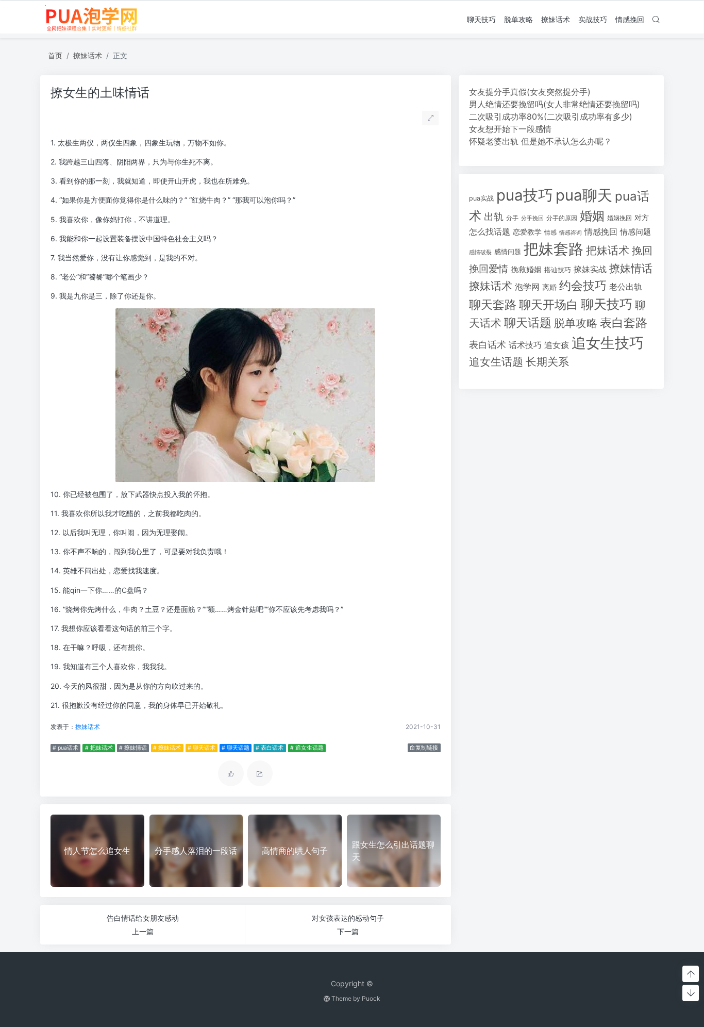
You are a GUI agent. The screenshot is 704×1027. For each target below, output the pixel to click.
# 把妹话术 (99, 747)
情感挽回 (629, 19)
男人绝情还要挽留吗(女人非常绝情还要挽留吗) (554, 104)
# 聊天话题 (235, 747)
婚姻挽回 (619, 218)
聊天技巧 (481, 19)
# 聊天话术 (201, 747)
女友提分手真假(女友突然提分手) (530, 92)
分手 (512, 218)
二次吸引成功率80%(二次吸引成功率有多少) (550, 116)
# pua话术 (65, 747)
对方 (641, 217)
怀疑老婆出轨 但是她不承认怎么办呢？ (540, 141)
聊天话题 (527, 323)
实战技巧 (592, 19)
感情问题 (507, 252)
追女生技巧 (608, 343)
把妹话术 (607, 250)
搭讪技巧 (557, 270)
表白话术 (487, 344)
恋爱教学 (527, 231)
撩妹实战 (590, 269)
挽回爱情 (488, 268)
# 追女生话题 (307, 747)
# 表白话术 (269, 747)
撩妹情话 (630, 268)
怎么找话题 (489, 232)
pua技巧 (524, 195)
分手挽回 (532, 218)
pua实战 (481, 198)
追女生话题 (496, 361)
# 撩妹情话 (133, 747)
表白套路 (623, 323)
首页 (55, 55)
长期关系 (547, 361)
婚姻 (592, 215)
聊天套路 (492, 304)
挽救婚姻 (526, 269)
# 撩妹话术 (167, 747)
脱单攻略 (518, 19)
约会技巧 (583, 285)
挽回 (642, 250)
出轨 (494, 216)
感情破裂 (480, 252)
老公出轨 (625, 287)
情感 (550, 232)
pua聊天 (584, 195)
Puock (371, 998)
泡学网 (527, 286)
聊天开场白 (548, 304)
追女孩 (556, 345)
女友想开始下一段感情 (510, 129)
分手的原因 (561, 218)
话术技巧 (525, 345)
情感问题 (635, 232)
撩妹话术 (555, 19)
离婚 (549, 287)
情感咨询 (570, 232)
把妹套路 (553, 249)
